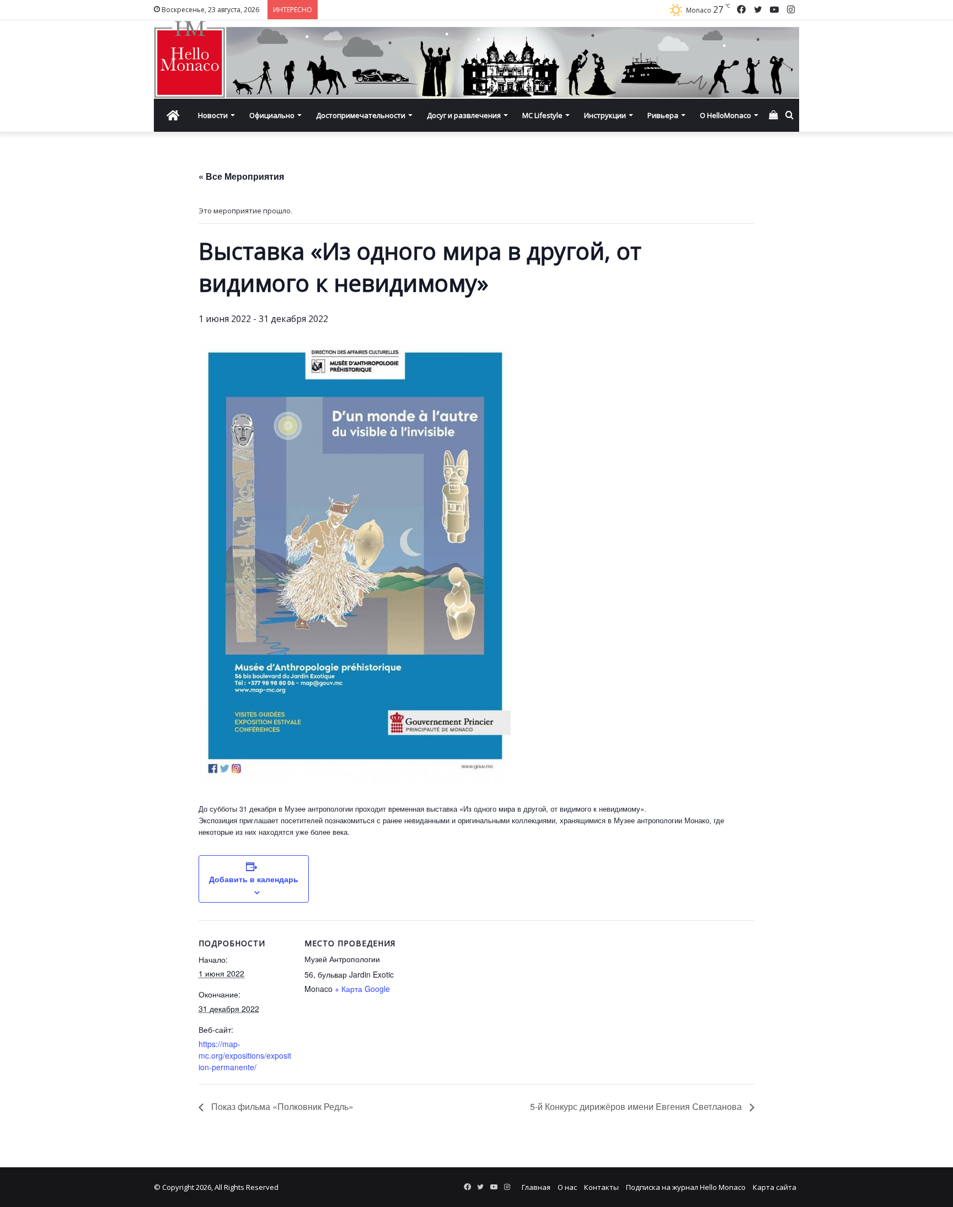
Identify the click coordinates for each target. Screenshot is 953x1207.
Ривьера (662, 115)
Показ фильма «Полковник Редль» (281, 1106)
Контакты (601, 1187)
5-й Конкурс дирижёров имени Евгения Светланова (637, 1106)
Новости (213, 115)
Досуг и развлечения (464, 115)
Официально (272, 115)
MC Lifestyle (542, 115)
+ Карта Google (362, 988)
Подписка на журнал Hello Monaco (686, 1187)
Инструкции (605, 115)
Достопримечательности (360, 115)
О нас (567, 1187)
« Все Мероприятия (241, 176)
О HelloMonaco (725, 115)
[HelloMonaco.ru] (476, 59)
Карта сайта (774, 1187)
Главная (536, 1187)
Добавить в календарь (253, 878)
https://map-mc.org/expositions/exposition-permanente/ (245, 1055)
